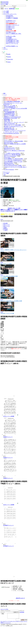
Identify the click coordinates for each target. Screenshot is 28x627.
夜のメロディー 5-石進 (6, 263)
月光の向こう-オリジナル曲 (7, 313)
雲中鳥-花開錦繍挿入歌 (10, 107)
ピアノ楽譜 (6, 11)
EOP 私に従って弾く (11, 36)
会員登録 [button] (22, 612)
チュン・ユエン (15, 200)
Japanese (9, 56)
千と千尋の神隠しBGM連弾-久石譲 (9, 276)
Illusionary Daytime (8, 163)
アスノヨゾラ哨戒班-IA (11, 100)
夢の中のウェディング (9, 149)
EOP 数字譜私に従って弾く (12, 40)
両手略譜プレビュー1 (8, 525)
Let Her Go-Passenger (9, 169)
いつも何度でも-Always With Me (12, 153)
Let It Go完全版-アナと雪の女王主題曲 (13, 141)
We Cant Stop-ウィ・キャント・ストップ (14, 122)
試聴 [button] (19, 208)
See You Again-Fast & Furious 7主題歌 (13, 165)
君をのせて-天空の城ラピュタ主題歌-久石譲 (11, 300)
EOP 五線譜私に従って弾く (12, 42)
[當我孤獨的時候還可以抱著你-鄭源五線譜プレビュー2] (10, 455)
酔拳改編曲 (7, 119)
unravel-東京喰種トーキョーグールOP (13, 161)
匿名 (3, 613)
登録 (7, 4)
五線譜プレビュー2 (8, 457)
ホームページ (6, 172)
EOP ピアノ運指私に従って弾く (13, 33)
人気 (4, 174)
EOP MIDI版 (9, 29)
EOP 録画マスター (10, 26)
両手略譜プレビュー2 (8, 546)
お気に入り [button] (15, 208)
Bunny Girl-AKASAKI (9, 123)
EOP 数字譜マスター (11, 20)
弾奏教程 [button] (10, 208)
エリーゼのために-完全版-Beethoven (13, 160)
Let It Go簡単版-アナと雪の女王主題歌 (13, 158)
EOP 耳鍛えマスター (11, 32)
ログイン (3, 4)
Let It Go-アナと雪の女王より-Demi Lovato (14, 150)
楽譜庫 (10, 8)
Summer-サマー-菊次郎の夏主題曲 (12, 154)
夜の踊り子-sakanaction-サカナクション (13, 126)
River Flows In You (8, 142)
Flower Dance (9, 97)
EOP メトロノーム (10, 22)
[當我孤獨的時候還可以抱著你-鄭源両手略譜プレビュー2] (10, 543)
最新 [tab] (4, 93)
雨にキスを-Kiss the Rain (10, 156)
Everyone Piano (9, 15)
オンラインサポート (16, 621)
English (8, 54)
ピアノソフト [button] (6, 14)
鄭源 (10, 200)
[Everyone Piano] (4, 1)
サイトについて (7, 622)
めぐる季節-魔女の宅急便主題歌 (12, 101)
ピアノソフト (7, 621)
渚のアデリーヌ (9, 138)
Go (14, 7)
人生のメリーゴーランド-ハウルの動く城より (15, 167)
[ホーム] (8, 8)
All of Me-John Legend (9, 147)
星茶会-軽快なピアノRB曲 (12, 136)
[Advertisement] (14, 78)
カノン (6, 139)
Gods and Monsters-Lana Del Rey (11, 133)
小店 (4, 47)
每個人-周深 (7, 120)
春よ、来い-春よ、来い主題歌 (13, 98)
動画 (14, 8)
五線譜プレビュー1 (8, 436)
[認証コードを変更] (22, 620)
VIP (4, 51)
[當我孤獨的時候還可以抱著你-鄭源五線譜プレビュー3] (10, 475)
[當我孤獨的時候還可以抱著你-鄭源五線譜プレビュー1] (10, 434)
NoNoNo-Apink (7, 127)
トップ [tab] (5, 94)
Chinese (9, 61)
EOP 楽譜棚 (9, 37)
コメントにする (4, 609)
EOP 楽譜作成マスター (11, 39)
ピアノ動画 (6, 12)
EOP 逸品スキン (10, 16)
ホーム (6, 8)
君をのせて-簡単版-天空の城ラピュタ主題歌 (15, 143)
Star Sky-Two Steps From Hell (7, 288)
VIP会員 (17, 8)
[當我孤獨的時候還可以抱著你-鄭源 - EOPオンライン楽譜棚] (17, 415)
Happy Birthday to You (9, 164)
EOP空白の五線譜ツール (12, 46)
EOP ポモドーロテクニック (12, 25)
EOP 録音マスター (10, 27)
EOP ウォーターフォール (12, 43)
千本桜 (6, 146)
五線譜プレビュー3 (8, 478)
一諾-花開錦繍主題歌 (9, 112)
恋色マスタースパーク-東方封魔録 (12, 125)
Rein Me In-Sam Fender (9, 111)
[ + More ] (5, 230)
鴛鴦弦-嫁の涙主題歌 (9, 129)
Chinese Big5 (10, 59)
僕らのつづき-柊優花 (9, 115)
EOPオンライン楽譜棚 (8, 416)
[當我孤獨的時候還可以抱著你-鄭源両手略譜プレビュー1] (10, 522)
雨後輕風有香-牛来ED (9, 114)
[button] (3, 52)
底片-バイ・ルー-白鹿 (9, 105)
